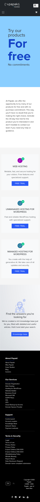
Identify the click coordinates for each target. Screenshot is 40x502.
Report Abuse (10, 459)
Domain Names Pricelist (13, 407)
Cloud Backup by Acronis (14, 405)
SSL (6, 400)
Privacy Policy (10, 447)
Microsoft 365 (10, 395)
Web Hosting (9, 386)
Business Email (10, 393)
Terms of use (9, 442)
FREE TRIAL (20, 183)
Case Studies (10, 367)
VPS (6, 402)
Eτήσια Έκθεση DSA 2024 (14, 452)
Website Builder (10, 391)
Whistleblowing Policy (12, 454)
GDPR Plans (9, 398)
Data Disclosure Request (14, 461)
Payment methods (11, 428)
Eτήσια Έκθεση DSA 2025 (14, 449)
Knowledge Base (11, 423)
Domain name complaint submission (18, 463)
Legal (7, 440)
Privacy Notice (10, 445)
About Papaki (10, 362)
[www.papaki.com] (12, 5)
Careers (8, 372)
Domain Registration (12, 384)
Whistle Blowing (10, 456)
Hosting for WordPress (13, 388)
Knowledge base (20, 334)
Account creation (11, 421)
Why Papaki (9, 365)
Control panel (10, 419)
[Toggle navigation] (3, 12)
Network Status (10, 426)
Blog (6, 369)
